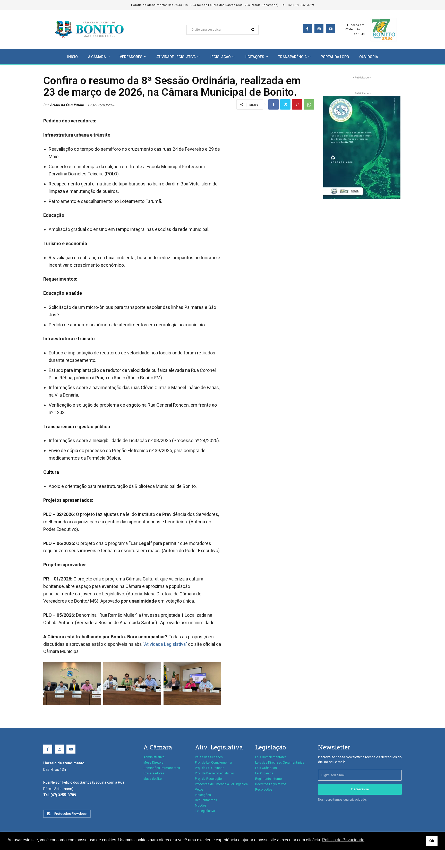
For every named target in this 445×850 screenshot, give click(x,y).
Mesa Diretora (153, 762)
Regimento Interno (268, 779)
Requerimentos (206, 800)
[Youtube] (330, 28)
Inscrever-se (360, 789)
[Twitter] (285, 104)
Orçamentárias (293, 762)
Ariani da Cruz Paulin (67, 104)
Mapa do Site (152, 779)
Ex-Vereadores (153, 773)
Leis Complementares (271, 757)
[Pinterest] (297, 104)
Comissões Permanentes (161, 768)
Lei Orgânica (264, 773)
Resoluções (263, 789)
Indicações (203, 795)
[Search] (253, 30)
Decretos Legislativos (270, 784)
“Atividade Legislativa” (165, 644)
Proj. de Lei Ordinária (209, 768)
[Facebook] (307, 28)
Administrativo (153, 757)
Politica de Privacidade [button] (343, 840)
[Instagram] (318, 28)
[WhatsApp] (309, 104)
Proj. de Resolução (208, 779)
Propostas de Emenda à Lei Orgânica (221, 784)
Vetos (199, 789)
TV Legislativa (205, 811)
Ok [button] (431, 841)
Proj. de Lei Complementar (213, 762)
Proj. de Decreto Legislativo (214, 773)
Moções (201, 805)
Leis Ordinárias (266, 768)
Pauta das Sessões (209, 757)
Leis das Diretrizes (268, 762)
